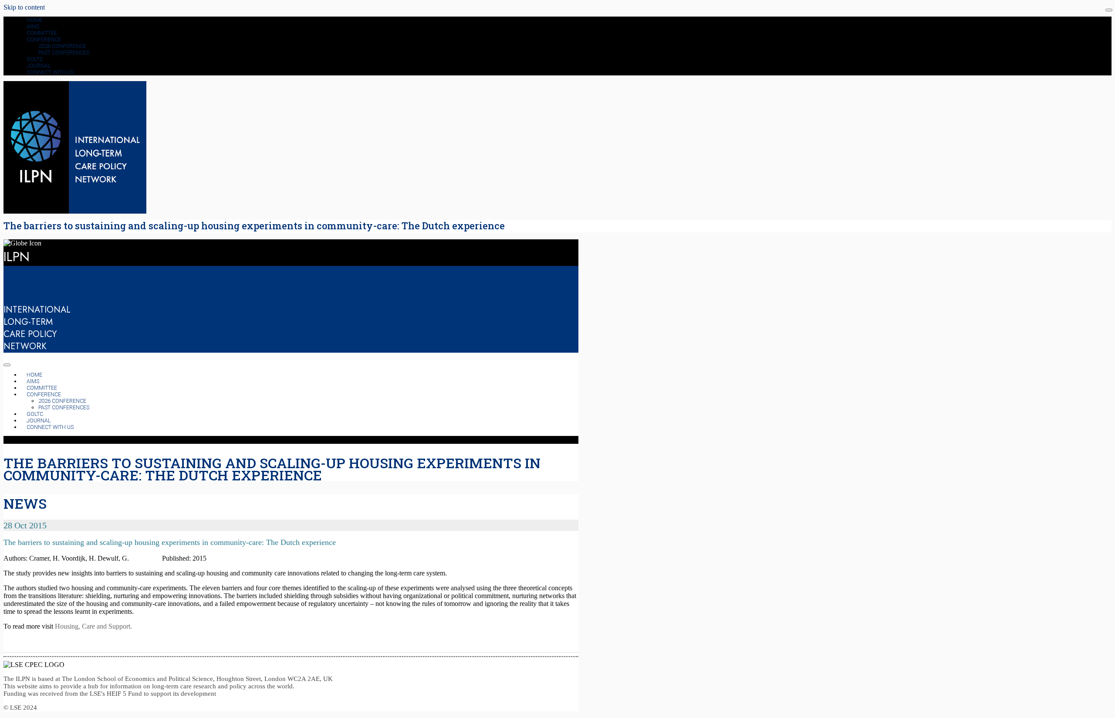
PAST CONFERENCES (63, 52)
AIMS (33, 26)
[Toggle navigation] (1108, 10)
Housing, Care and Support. (93, 626)
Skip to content (24, 7)
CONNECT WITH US (50, 72)
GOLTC (35, 59)
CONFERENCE (44, 39)
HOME (34, 20)
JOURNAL (39, 65)
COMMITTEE (42, 33)
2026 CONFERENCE (62, 46)
